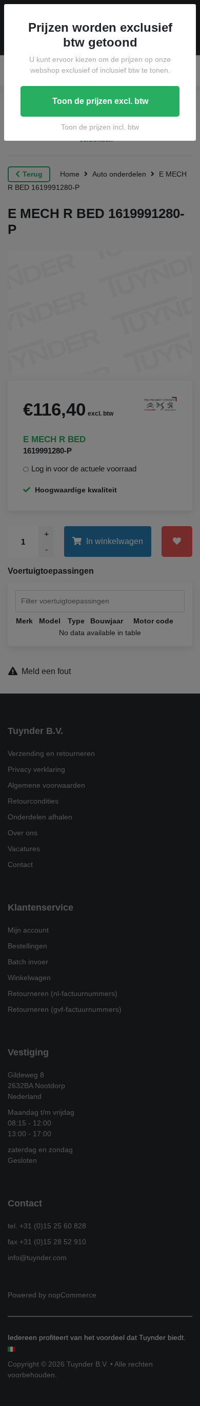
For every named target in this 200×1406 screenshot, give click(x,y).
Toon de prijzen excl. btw (100, 101)
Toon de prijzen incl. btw (100, 127)
